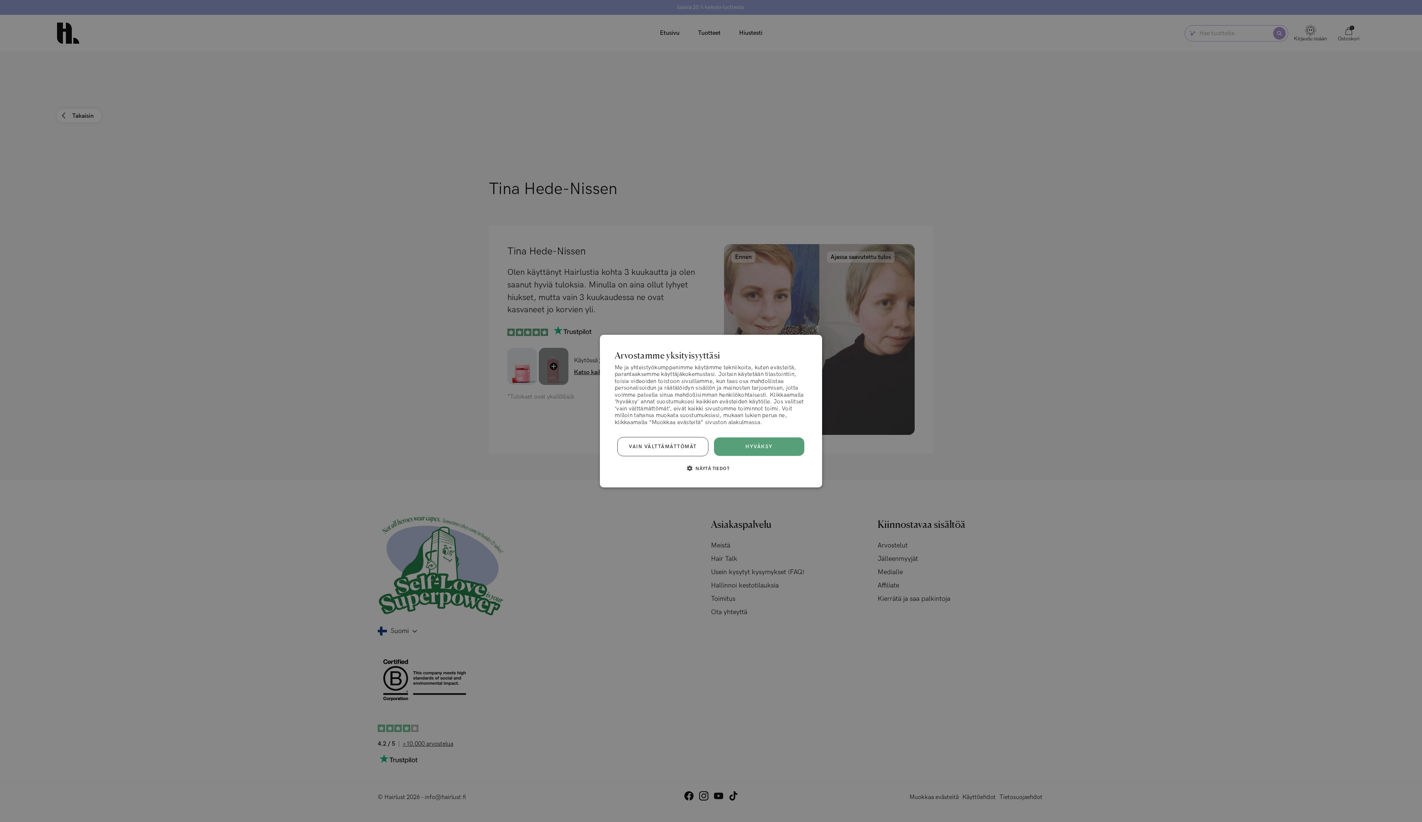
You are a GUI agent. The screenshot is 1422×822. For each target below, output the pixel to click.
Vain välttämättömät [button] (663, 447)
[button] (711, 468)
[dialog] (711, 411)
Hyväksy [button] (759, 446)
